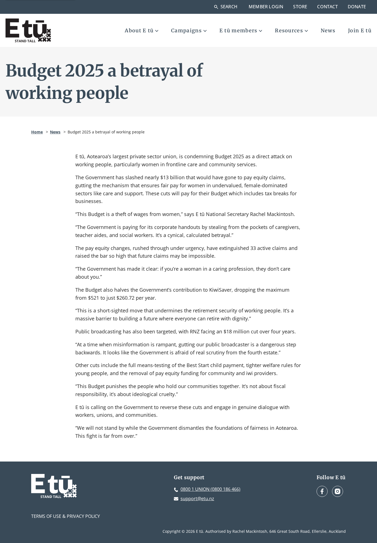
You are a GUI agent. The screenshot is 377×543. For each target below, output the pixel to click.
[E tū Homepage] (28, 30)
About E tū (139, 30)
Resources (289, 30)
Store (300, 7)
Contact (327, 7)
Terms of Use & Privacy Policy (65, 516)
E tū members (238, 30)
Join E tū (359, 30)
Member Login (266, 7)
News (328, 30)
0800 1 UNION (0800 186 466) (210, 489)
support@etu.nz (197, 498)
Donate (357, 7)
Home (37, 132)
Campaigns (186, 30)
